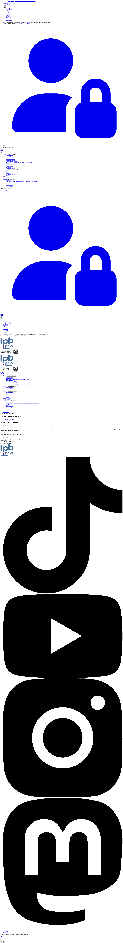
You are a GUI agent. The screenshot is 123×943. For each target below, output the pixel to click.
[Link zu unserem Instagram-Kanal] (62, 797)
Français (8, 14)
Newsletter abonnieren (5, 926)
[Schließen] (2, 940)
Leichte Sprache (6, 3)
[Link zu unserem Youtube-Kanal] (62, 677)
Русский (8, 17)
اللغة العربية (9, 9)
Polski (7, 15)
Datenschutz (5, 931)
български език (10, 10)
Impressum (5, 932)
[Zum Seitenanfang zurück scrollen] (1, 937)
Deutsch (8, 8)
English (8, 12)
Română (8, 16)
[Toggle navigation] (1, 152)
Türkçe (8, 18)
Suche (4, 147)
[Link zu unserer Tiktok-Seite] (62, 593)
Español (8, 13)
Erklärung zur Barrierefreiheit (9, 929)
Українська (9, 20)
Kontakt (5, 930)
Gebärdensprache (6, 4)
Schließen (3, 941)
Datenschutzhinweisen (24, 23)
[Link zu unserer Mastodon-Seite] (62, 924)
